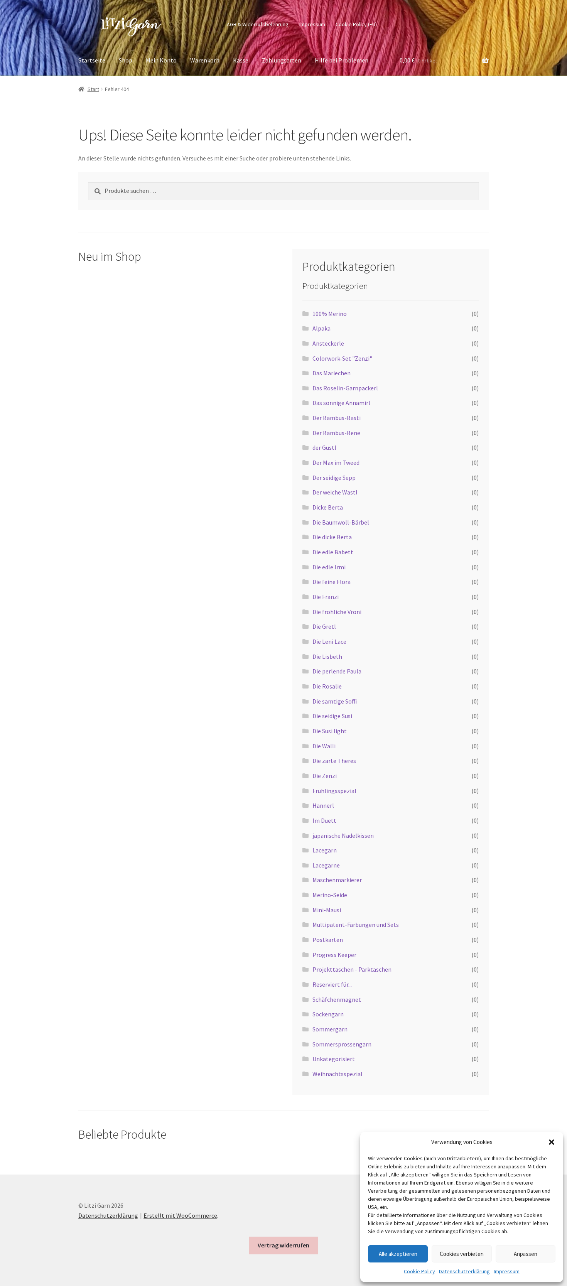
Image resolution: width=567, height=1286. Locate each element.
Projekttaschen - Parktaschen (352, 969)
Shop (125, 60)
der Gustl (324, 447)
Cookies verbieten (462, 1253)
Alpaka (321, 328)
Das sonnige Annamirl (341, 403)
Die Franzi (325, 597)
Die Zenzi (324, 776)
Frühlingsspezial (334, 791)
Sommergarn (330, 1029)
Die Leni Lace (329, 641)
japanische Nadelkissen (343, 835)
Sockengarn (328, 1014)
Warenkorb (204, 60)
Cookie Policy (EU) (356, 24)
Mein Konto (161, 60)
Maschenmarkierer (337, 880)
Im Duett (324, 820)
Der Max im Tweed (335, 462)
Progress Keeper (334, 955)
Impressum (507, 1271)
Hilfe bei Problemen (341, 60)
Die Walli (324, 746)
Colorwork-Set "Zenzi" (342, 358)
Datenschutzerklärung (464, 1271)
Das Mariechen (331, 373)
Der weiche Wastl (335, 492)
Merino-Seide (329, 895)
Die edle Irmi (329, 567)
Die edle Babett (332, 552)
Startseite (91, 60)
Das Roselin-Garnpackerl (345, 388)
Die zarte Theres (334, 761)
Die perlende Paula (336, 671)
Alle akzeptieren (398, 1253)
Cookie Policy (419, 1271)
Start (93, 89)
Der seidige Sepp (334, 477)
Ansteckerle (328, 343)
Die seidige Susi (332, 716)
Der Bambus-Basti (336, 418)
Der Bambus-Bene (336, 433)
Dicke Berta (327, 507)
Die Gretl (324, 626)
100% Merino (329, 313)
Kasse (240, 60)
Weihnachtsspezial (337, 1074)
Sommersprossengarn (341, 1044)
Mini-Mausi (326, 910)
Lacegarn (324, 850)
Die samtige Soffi (334, 701)
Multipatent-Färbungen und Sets (355, 924)
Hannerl (323, 805)
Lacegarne (326, 865)
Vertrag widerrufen (283, 1245)
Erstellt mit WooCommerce (180, 1215)
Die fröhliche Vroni (336, 612)
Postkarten (327, 939)
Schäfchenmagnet (336, 999)
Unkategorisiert (333, 1059)
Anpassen (525, 1253)
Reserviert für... (332, 984)
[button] (551, 1142)
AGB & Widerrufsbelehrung (258, 24)
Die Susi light (329, 731)
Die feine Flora (331, 582)
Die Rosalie (327, 686)
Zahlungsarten (281, 60)
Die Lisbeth (327, 656)
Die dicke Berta (332, 537)
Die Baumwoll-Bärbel (340, 522)
